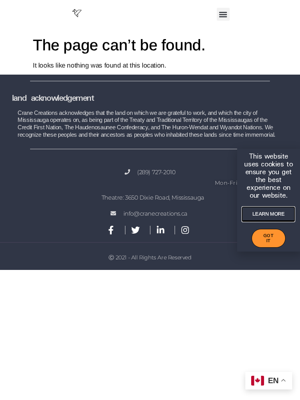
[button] (223, 14)
